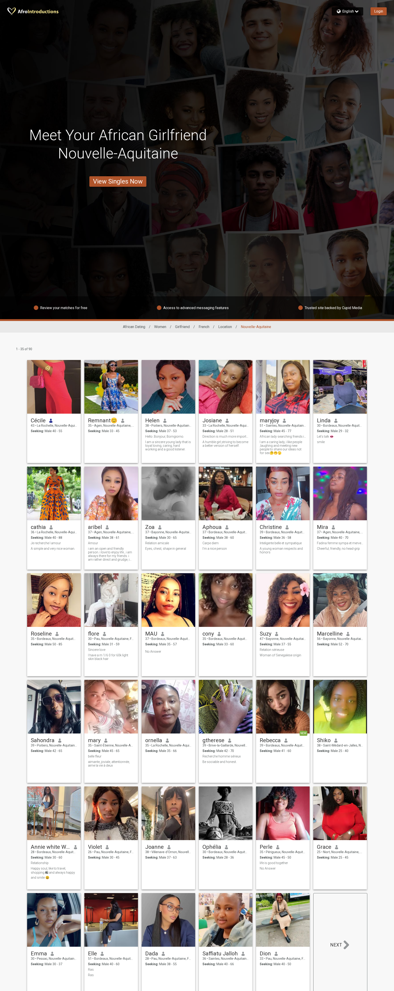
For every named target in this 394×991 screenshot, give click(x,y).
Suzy (265, 634)
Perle (266, 847)
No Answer (153, 651)
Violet (95, 847)
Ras (91, 969)
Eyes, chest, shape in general (165, 548)
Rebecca (270, 740)
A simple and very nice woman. (53, 548)
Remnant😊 (102, 420)
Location (225, 327)
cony (208, 634)
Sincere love (96, 650)
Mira (322, 527)
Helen (152, 420)
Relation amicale (157, 543)
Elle (92, 953)
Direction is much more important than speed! (225, 436)
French (204, 327)
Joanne (154, 847)
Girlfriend (182, 327)
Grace (324, 847)
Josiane (212, 420)
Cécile (38, 420)
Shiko (324, 740)
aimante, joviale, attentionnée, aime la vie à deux (109, 763)
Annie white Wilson (50, 847)
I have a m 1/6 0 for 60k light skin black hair (108, 657)
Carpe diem (210, 543)
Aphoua (212, 527)
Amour (93, 543)
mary (94, 740)
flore (93, 634)
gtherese (213, 740)
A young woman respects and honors (281, 550)
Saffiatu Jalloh (220, 953)
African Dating (134, 327)
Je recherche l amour (46, 543)
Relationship (40, 863)
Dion (265, 953)
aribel (95, 527)
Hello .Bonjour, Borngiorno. (164, 436)
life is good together (274, 863)
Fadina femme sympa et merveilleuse (340, 543)
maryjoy (269, 420)
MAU (151, 634)
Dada (151, 953)
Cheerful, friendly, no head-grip (338, 548)
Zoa (150, 527)
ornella (153, 740)
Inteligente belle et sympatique (281, 543)
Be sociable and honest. (219, 762)
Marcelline (330, 634)
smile (321, 442)
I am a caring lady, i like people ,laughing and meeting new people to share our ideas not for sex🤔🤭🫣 (281, 447)
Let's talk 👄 (325, 436)
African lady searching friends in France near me (283, 436)
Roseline (41, 634)
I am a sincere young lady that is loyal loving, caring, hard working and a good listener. (168, 445)
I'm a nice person (214, 548)
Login (378, 11)
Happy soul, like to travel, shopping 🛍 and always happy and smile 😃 (53, 873)
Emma (39, 953)
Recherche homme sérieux (221, 756)
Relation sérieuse (272, 650)
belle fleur (94, 756)
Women (160, 327)
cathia (38, 527)
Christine (271, 527)
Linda (324, 420)
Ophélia (211, 847)
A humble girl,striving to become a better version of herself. (225, 443)
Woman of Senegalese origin (280, 655)
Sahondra (42, 740)
